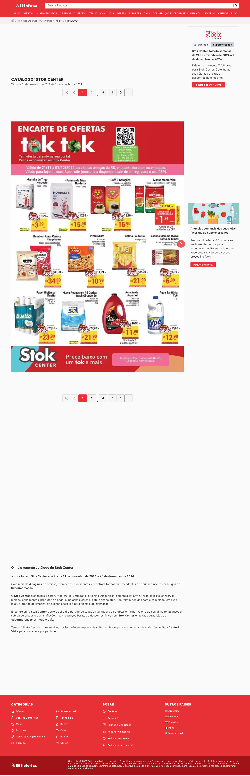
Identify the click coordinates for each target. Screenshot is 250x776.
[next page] (121, 92)
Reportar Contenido (118, 731)
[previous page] (74, 92)
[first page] (66, 92)
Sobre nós (113, 718)
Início (16, 13)
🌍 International (174, 733)
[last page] (128, 92)
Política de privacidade (120, 745)
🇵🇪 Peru (169, 727)
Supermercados (46, 13)
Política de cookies (118, 738)
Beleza (121, 13)
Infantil (195, 13)
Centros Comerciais (73, 13)
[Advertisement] (97, 47)
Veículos (209, 13)
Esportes (135, 13)
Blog (234, 13)
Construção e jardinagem (170, 13)
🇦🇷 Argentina (172, 711)
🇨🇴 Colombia (172, 716)
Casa (147, 13)
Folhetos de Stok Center (208, 84)
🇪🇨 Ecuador (171, 722)
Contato (112, 711)
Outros (223, 13)
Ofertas (28, 13)
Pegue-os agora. (203, 264)
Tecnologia (97, 13)
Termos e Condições (119, 725)
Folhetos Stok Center (29, 20)
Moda (111, 13)
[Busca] (236, 5)
